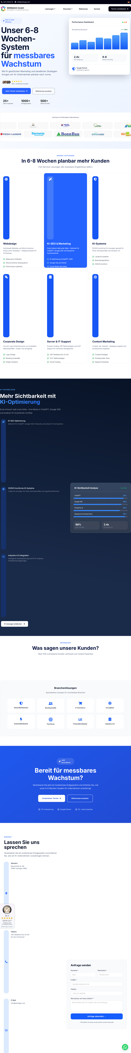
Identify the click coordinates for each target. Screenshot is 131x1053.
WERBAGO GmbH (15, 8)
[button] (125, 1047)
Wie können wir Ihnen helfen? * (82, 998)
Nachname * (102, 970)
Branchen (67, 9)
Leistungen (49, 9)
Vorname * (74, 970)
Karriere (97, 9)
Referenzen (83, 9)
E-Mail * (74, 980)
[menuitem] (129, 2)
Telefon (73, 989)
